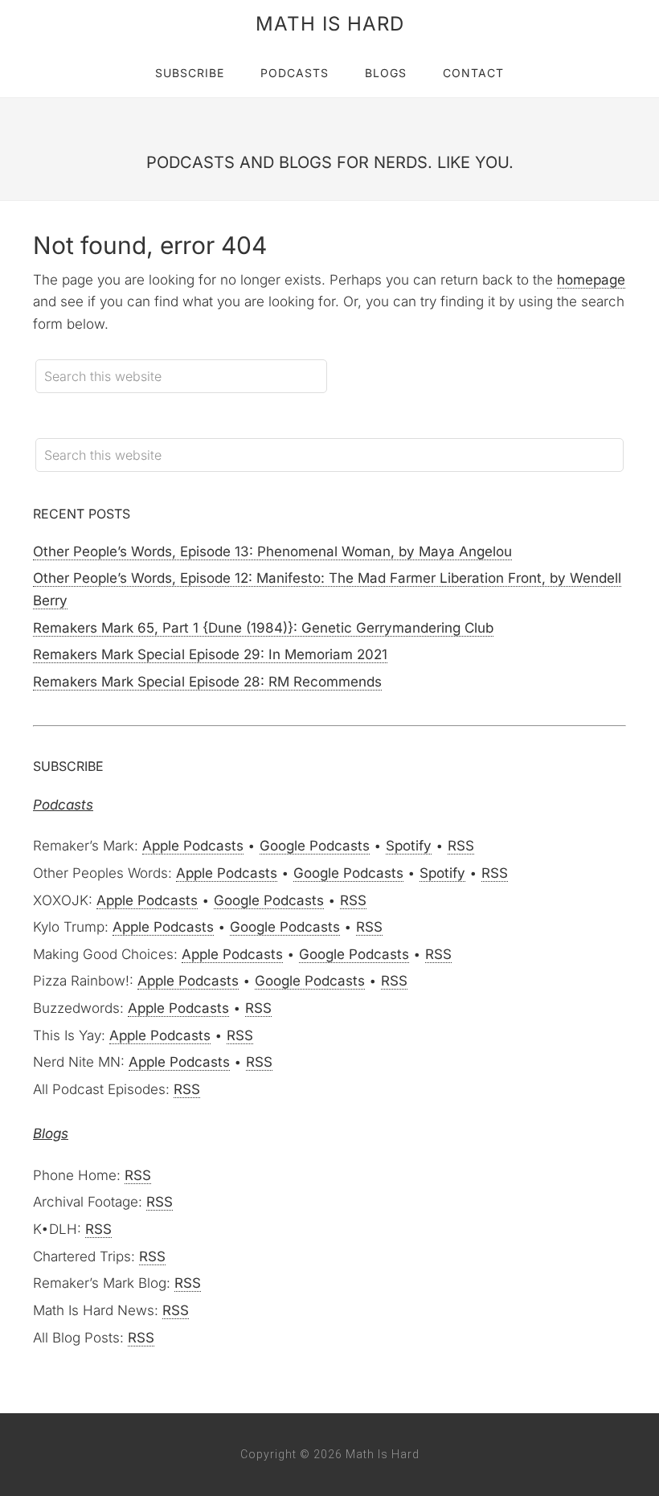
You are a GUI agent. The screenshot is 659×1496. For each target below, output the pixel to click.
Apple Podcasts (193, 846)
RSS (461, 846)
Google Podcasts (315, 846)
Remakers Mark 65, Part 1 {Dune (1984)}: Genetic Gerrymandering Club (263, 628)
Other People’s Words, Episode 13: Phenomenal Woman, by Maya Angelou (272, 551)
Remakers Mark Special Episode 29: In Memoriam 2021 (210, 654)
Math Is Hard (330, 23)
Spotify (409, 846)
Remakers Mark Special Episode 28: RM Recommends (207, 682)
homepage (591, 280)
